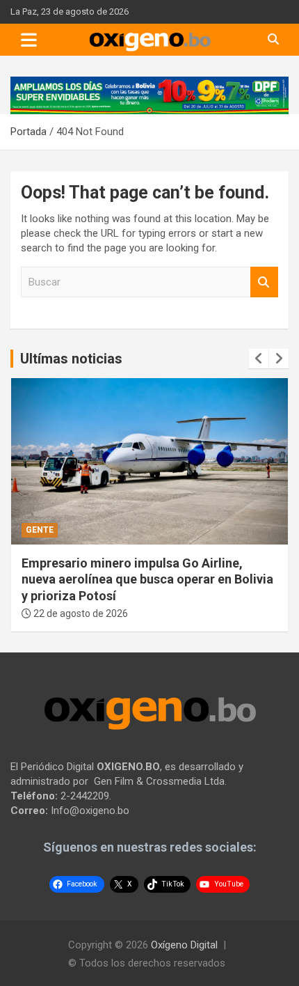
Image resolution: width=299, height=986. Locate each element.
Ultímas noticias (71, 358)
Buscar (264, 282)
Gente (40, 530)
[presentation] (258, 358)
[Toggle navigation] (28, 40)
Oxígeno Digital (184, 945)
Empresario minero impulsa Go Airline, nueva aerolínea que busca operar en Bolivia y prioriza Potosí (147, 579)
